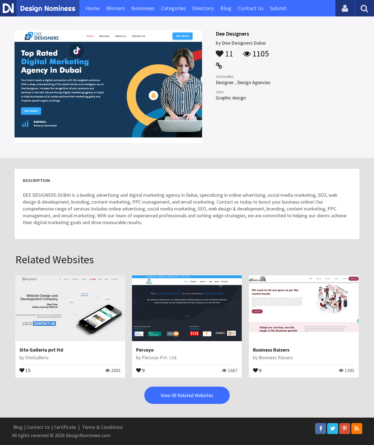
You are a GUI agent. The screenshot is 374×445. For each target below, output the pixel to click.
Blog (225, 8)
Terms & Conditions (102, 427)
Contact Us (250, 8)
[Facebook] (320, 428)
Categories (173, 8)
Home (92, 8)
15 (27, 370)
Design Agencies (254, 82)
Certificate (65, 427)
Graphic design (231, 98)
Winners (115, 8)
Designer (225, 82)
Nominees (142, 8)
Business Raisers (271, 350)
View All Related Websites (187, 395)
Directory (203, 8)
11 (228, 51)
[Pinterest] (344, 428)
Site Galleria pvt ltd (41, 350)
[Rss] (356, 428)
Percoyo (145, 350)
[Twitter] (332, 428)
